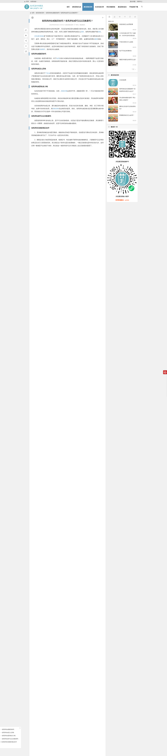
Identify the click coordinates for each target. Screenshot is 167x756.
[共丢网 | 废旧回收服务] (34, 8)
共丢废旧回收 (39, 36)
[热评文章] (124, 17)
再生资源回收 (111, 7)
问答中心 (139, 1)
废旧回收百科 (88, 7)
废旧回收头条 (76, 7)
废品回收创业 (122, 7)
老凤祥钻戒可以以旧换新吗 (10, 739)
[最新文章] (109, 17)
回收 (82, 32)
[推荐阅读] (135, 17)
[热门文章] (119, 17)
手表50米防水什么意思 (126, 42)
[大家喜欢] (114, 17)
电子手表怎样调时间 (125, 51)
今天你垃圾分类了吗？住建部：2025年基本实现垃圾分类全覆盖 (127, 35)
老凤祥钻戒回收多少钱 (8, 735)
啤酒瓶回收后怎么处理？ (126, 115)
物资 (96, 39)
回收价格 (64, 91)
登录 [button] (27, 1)
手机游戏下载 (133, 7)
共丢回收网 (122, 80)
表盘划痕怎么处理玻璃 (126, 24)
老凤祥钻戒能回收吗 (8, 729)
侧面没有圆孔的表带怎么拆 (127, 59)
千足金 (47, 73)
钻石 (58, 58)
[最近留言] (129, 17)
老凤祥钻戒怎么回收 (8, 732)
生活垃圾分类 (99, 7)
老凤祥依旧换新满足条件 (9, 742)
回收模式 (42, 49)
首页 (68, 7)
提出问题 (132, 1)
